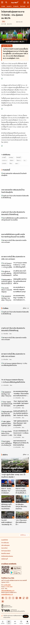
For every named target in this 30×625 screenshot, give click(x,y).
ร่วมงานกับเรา (4, 548)
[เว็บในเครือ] (2, 2)
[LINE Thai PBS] (16, 598)
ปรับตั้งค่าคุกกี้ (4, 559)
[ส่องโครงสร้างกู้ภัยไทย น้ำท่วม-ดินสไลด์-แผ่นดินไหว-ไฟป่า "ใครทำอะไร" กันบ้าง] (6, 414)
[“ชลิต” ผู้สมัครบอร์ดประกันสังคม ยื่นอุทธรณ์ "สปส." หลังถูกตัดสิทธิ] (6, 424)
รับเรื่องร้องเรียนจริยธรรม (7, 556)
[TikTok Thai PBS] (23, 598)
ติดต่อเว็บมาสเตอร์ (5, 553)
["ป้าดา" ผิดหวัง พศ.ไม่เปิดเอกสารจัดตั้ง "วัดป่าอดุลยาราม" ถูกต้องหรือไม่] (6, 404)
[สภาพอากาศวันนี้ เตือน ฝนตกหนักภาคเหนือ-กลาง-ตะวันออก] (15, 247)
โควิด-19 (18, 160)
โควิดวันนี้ (18, 157)
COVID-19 (4, 160)
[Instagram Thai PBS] (9, 598)
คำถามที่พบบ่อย (5, 542)
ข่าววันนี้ (4, 157)
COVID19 (4, 163)
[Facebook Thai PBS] (2, 598)
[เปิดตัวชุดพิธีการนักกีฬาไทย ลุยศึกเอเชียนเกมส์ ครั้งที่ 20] (6, 282)
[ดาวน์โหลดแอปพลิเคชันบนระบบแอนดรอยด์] (15, 572)
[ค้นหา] (6, 2)
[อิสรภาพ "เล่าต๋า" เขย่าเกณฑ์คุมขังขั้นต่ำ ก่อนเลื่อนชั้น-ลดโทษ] (22, 483)
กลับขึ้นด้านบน (23, 535)
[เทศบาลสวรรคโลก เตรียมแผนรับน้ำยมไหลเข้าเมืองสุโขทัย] (15, 180)
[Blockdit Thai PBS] (27, 598)
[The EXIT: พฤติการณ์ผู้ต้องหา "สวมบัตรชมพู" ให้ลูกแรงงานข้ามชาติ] (7, 514)
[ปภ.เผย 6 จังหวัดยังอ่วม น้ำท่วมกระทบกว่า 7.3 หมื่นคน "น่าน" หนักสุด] (6, 433)
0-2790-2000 (7, 585)
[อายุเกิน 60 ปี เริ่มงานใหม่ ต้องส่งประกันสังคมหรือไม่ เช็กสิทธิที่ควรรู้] (15, 202)
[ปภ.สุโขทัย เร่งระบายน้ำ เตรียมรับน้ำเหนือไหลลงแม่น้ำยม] (6, 273)
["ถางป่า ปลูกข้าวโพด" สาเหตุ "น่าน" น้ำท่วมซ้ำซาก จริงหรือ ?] (15, 465)
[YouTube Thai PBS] (20, 598)
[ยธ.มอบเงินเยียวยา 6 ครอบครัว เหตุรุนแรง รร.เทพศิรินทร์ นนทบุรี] (6, 290)
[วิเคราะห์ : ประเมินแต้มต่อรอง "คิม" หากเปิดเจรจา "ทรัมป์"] (7, 483)
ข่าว (24, 160)
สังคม (3, 21)
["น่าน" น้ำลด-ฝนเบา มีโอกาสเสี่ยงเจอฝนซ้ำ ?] (22, 514)
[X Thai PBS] (6, 598)
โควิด (11, 163)
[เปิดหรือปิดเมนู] (24, 2)
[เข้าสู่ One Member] (28, 2)
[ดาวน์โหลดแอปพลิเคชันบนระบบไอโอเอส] (15, 568)
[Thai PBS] (15, 2)
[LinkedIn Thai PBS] (2, 601)
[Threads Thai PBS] (13, 598)
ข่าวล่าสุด (11, 157)
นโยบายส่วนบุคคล (5, 545)
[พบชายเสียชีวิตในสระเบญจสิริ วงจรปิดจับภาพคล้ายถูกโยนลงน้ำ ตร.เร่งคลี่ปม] (15, 224)
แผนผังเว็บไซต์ (4, 540)
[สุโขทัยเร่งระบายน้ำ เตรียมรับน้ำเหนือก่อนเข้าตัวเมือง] (7, 499)
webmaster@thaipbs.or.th (7, 590)
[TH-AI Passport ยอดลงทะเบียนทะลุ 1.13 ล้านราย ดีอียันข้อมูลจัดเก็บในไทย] (6, 265)
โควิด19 (11, 160)
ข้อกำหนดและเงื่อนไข (6, 551)
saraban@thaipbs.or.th (7, 594)
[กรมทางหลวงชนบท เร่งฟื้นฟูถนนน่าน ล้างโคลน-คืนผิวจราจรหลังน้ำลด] (6, 443)
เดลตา (16, 163)
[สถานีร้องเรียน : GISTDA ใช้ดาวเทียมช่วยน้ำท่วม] (22, 499)
